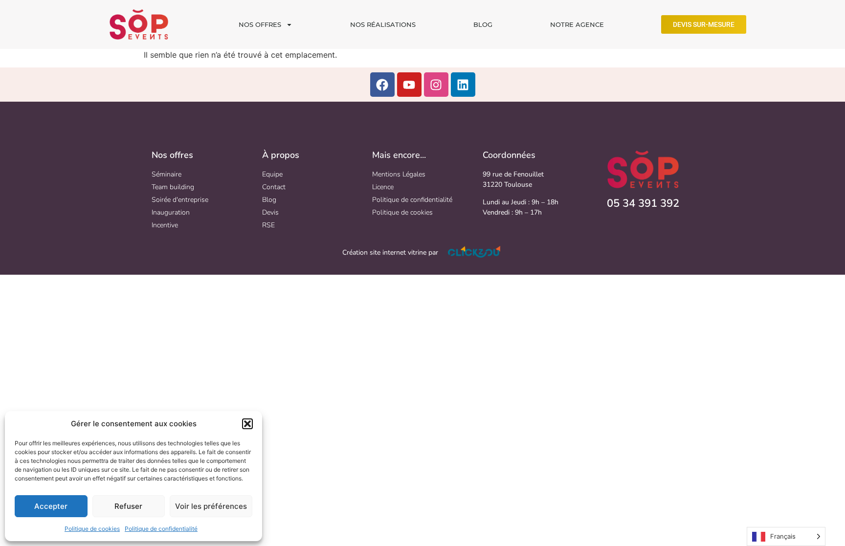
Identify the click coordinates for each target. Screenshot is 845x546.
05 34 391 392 (643, 203)
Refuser (128, 506)
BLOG (482, 24)
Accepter (50, 506)
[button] (247, 424)
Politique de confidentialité (161, 528)
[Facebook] (382, 84)
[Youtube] (409, 84)
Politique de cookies (92, 528)
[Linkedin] (463, 84)
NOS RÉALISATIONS (383, 24)
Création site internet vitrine (384, 252)
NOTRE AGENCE (577, 24)
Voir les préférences (211, 506)
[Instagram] (436, 84)
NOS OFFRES (260, 24)
